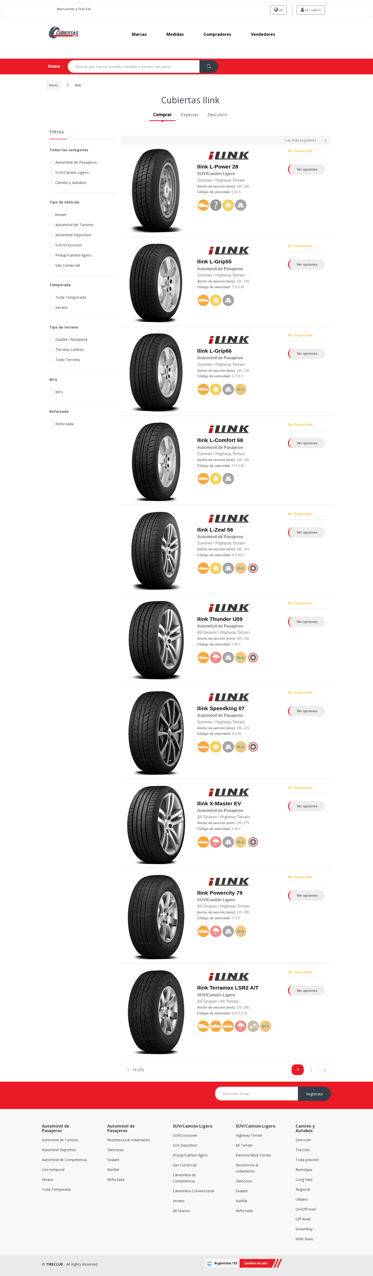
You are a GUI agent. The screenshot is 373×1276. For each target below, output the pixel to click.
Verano (61, 307)
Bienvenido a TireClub (74, 9)
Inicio (53, 85)
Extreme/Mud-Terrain (253, 1155)
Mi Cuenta (312, 10)
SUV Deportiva (185, 1145)
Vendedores (263, 34)
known (60, 214)
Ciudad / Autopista (71, 339)
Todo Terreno (67, 359)
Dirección (303, 1139)
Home (50, 66)
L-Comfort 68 (226, 440)
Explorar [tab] (189, 114)
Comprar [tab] (162, 114)
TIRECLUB (54, 1264)
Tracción (303, 1149)
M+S (59, 391)
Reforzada (64, 423)
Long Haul (304, 1179)
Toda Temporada (70, 297)
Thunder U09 (226, 619)
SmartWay (304, 1229)
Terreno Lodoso (69, 349)
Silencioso (115, 1149)
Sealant (113, 1159)
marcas (139, 34)
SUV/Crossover (68, 244)
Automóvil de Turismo (74, 224)
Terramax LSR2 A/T (234, 988)
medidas (175, 34)
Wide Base (304, 1238)
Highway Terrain (249, 1135)
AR (280, 10)
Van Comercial (67, 265)
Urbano (302, 1199)
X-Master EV (225, 804)
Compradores (217, 34)
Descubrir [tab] (217, 114)
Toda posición (307, 1159)
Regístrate (314, 1094)
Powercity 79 (226, 893)
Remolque (304, 1169)
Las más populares (300, 140)
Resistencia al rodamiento (128, 1139)
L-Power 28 (224, 167)
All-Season (181, 1210)
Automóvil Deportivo (73, 234)
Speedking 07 (227, 708)
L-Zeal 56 (221, 530)
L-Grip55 (221, 262)
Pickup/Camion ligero (73, 255)
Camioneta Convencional (193, 1190)
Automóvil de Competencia (64, 1159)
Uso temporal (53, 1169)
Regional (303, 1189)
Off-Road (303, 1219)
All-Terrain (244, 1145)
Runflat (113, 1169)
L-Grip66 (221, 351)
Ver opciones (307, 169)
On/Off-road (306, 1209)
